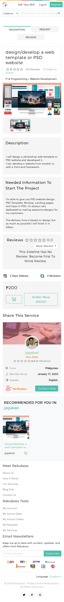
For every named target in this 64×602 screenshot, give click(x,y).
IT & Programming (17, 78)
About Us (8, 473)
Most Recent (45, 245)
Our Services (10, 484)
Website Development (43, 78)
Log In (43, 4)
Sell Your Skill (26, 4)
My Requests (10, 524)
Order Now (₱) (41, 299)
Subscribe (52, 553)
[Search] (59, 13)
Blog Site (8, 489)
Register (56, 4)
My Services (10, 530)
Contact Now (46, 388)
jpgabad (11, 408)
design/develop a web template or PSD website (15, 447)
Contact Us (9, 495)
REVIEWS (31, 37)
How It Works (10, 478)
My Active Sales (12, 513)
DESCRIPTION (17, 29)
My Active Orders (13, 519)
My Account (10, 508)
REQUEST (44, 29)
